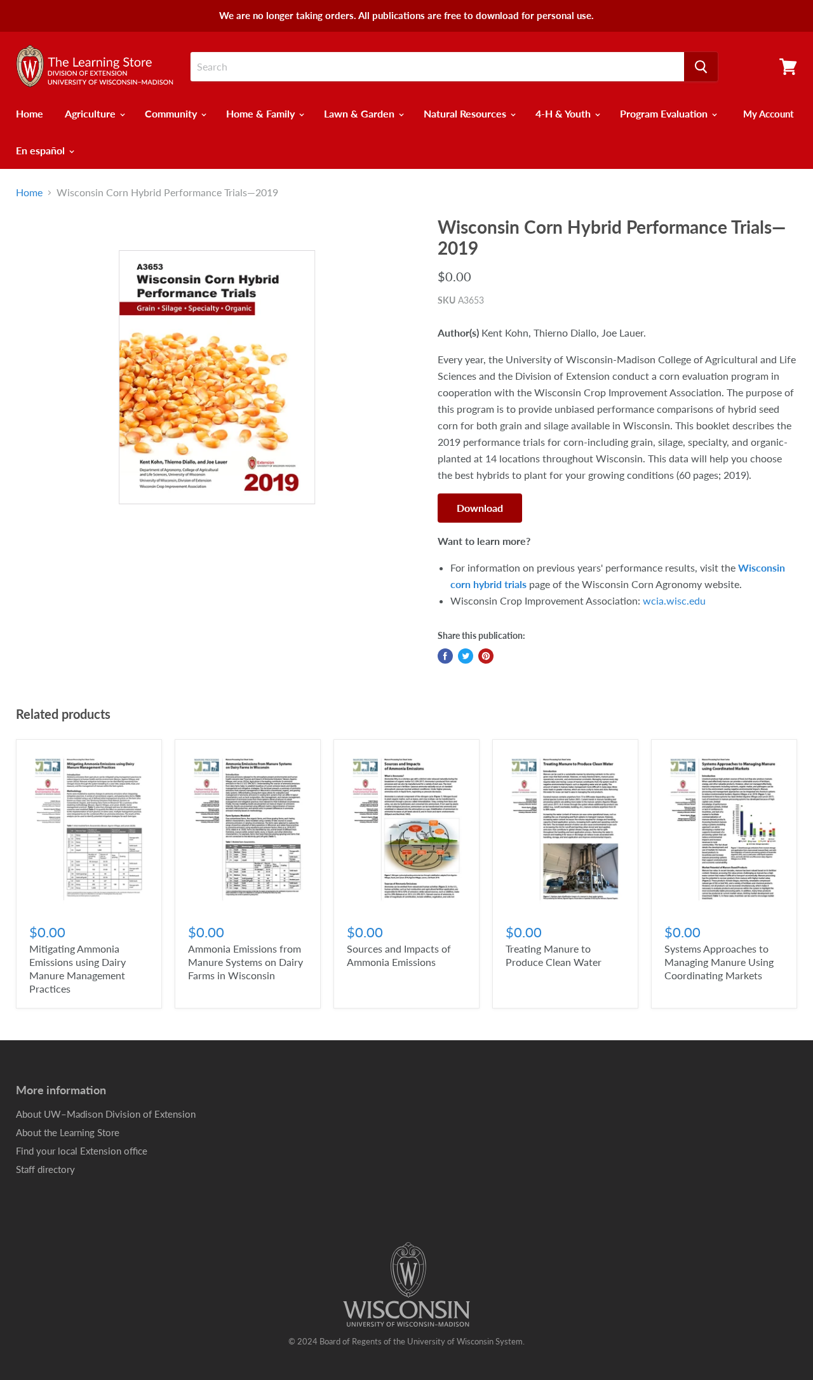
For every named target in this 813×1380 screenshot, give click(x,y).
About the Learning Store (67, 1132)
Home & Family (261, 113)
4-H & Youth (564, 113)
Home (29, 113)
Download (480, 508)
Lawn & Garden (360, 113)
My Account (768, 113)
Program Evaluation (665, 113)
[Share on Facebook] (445, 656)
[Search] (701, 66)
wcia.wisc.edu (674, 600)
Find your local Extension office (81, 1150)
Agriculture (91, 113)
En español (41, 150)
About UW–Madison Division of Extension (106, 1114)
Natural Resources (466, 113)
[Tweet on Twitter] (465, 656)
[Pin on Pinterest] (486, 656)
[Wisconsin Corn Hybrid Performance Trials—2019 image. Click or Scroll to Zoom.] (217, 378)
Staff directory (45, 1169)
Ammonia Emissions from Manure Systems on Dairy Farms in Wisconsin (245, 961)
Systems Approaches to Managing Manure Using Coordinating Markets (719, 961)
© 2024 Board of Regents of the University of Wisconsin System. (406, 1341)
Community (172, 113)
